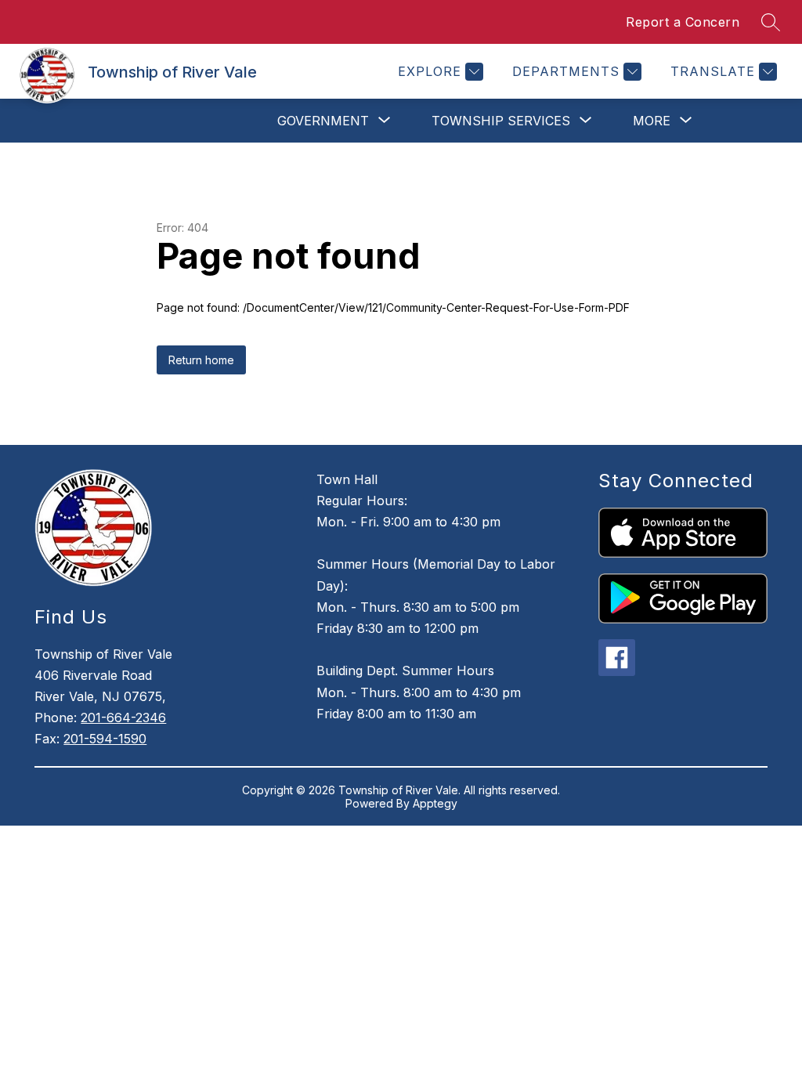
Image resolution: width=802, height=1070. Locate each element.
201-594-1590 (104, 738)
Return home (201, 360)
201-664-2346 (123, 717)
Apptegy (435, 803)
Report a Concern (682, 22)
